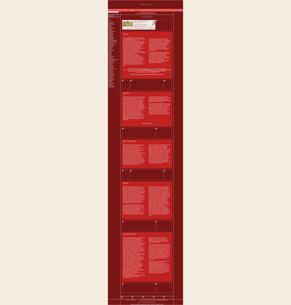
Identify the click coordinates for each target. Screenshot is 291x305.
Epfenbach (111, 32)
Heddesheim (111, 38)
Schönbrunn (111, 73)
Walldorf (110, 81)
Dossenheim (111, 27)
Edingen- (110, 30)
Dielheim (110, 26)
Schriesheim (111, 74)
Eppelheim (111, 33)
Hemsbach (111, 42)
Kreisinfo (144, 302)
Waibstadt (111, 80)
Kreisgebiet (145, 13)
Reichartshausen (112, 68)
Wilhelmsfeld (111, 85)
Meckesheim (111, 56)
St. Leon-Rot (111, 79)
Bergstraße (111, 44)
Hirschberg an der (112, 43)
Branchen (151, 13)
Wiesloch (111, 84)
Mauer (110, 55)
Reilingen (111, 69)
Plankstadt (111, 66)
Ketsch (110, 48)
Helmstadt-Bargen (112, 41)
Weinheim (111, 82)
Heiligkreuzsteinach (113, 40)
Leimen (110, 51)
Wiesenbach (111, 83)
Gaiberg (110, 35)
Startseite (140, 302)
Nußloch (110, 64)
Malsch (110, 54)
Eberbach (111, 29)
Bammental (111, 24)
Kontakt (127, 300)
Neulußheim (111, 63)
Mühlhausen (111, 58)
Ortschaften (149, 302)
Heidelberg (111, 39)
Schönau (110, 72)
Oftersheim (111, 65)
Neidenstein (111, 61)
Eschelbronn (111, 34)
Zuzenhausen (112, 86)
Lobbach (110, 52)
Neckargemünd (112, 60)
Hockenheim (111, 46)
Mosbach (111, 57)
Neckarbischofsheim (113, 59)
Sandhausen (111, 71)
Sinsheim (111, 76)
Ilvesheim (111, 47)
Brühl (110, 25)
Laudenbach (111, 50)
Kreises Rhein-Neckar (162, 300)
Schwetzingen (112, 75)
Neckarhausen (112, 31)
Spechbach (111, 77)
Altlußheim (111, 22)
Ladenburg (111, 49)
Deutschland (139, 13)
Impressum (133, 300)
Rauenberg (111, 67)
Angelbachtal (111, 23)
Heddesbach (111, 36)
